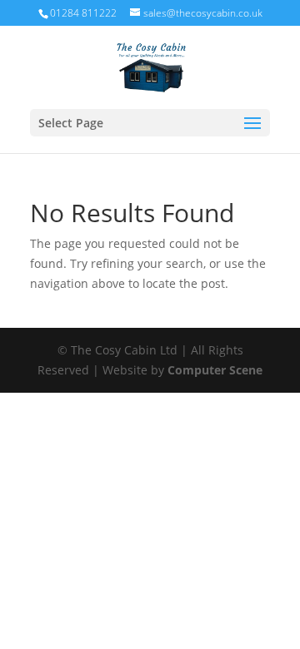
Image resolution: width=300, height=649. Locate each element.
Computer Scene (215, 370)
